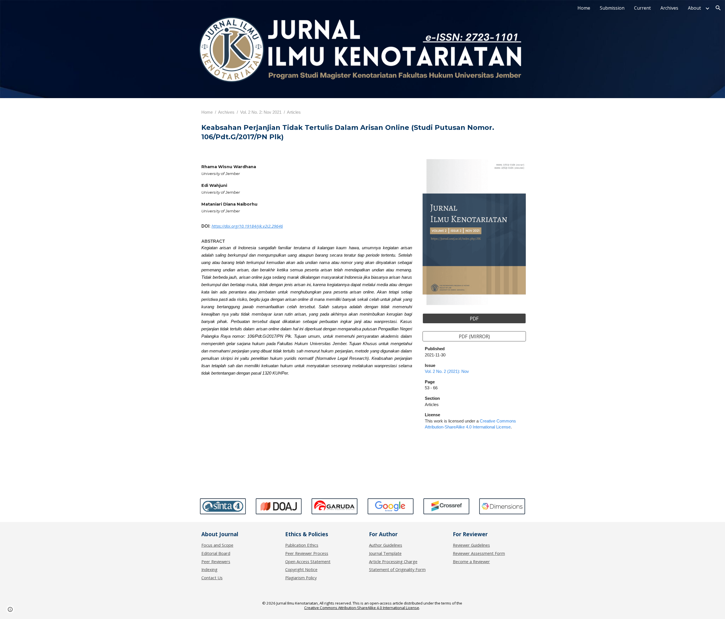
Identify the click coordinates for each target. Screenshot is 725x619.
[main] (362, 112)
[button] (718, 8)
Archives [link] (669, 8)
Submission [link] (612, 8)
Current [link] (642, 8)
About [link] (694, 8)
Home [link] (583, 8)
